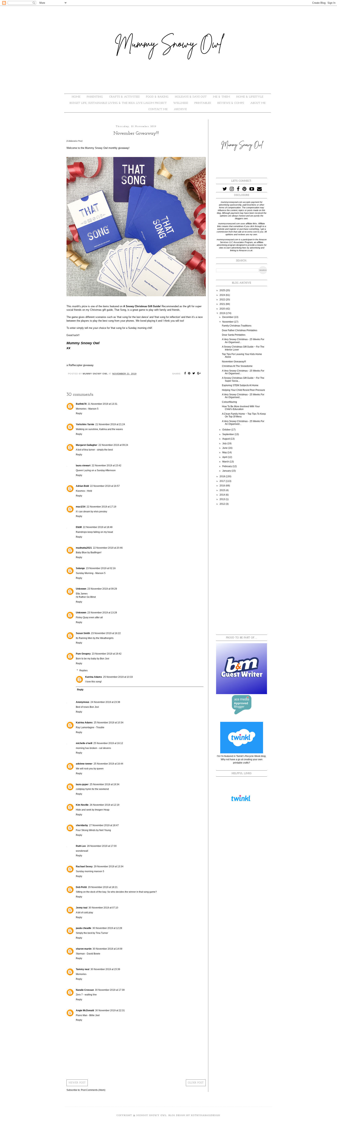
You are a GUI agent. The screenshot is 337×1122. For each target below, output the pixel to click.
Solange (80, 568)
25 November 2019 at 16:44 (108, 763)
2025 (223, 290)
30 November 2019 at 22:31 (110, 1010)
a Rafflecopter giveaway (80, 365)
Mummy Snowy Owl (152, 1115)
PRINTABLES (202, 103)
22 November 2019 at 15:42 (106, 465)
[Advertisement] (241, 570)
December (228, 317)
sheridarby (82, 825)
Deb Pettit (81, 887)
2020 (223, 308)
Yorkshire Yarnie (85, 424)
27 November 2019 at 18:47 (104, 825)
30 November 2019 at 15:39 (105, 969)
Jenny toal (81, 907)
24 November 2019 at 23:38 (105, 702)
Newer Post (77, 1083)
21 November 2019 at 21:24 (110, 424)
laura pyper (82, 784)
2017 (223, 481)
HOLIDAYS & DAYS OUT (191, 96)
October (226, 429)
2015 (223, 490)
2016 (223, 485)
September (228, 434)
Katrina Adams (93, 677)
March (226, 461)
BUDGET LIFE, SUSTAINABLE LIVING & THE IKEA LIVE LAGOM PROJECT (118, 103)
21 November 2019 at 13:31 (102, 404)
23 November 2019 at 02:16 (101, 568)
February (227, 466)
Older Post (196, 1083)
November (228, 321)
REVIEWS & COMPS (230, 103)
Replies (83, 670)
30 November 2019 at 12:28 (107, 928)
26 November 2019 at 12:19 (104, 805)
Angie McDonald (85, 1010)
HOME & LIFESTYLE (249, 96)
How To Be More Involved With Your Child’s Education (241, 408)
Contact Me (158, 109)
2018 (223, 476)
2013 (223, 499)
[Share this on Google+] (199, 374)
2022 (223, 299)
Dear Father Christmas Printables (239, 330)
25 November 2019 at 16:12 (108, 743)
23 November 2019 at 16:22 (106, 633)
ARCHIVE (180, 109)
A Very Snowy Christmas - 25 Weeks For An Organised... (243, 372)
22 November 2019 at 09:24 (113, 445)
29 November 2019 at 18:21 (103, 887)
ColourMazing (229, 402)
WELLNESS (180, 103)
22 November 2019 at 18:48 (98, 527)
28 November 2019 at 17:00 (102, 846)
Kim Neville (82, 805)
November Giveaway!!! (234, 361)
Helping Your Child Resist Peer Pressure (243, 390)
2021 (223, 304)
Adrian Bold (82, 486)
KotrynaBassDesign (205, 1115)
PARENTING (95, 96)
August (226, 438)
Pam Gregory (83, 653)
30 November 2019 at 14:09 (107, 948)
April (225, 457)
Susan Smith (83, 633)
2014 (223, 494)
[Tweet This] (194, 374)
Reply (79, 413)
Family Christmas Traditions (236, 325)
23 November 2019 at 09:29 (102, 588)
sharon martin (83, 948)
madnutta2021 (84, 547)
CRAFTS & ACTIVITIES (124, 96)
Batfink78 (81, 404)
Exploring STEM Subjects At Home (240, 385)
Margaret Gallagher (86, 445)
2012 (223, 504)
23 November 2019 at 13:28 (102, 612)
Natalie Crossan (85, 990)
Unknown (81, 588)
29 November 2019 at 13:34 (108, 866)
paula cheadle (83, 928)
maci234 (80, 506)
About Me (258, 103)
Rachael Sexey (84, 866)
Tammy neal (82, 969)
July (224, 443)
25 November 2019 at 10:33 (118, 677)
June (225, 448)
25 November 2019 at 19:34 (104, 784)
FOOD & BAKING (157, 96)
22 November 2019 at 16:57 (105, 486)
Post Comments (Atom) (93, 1090)
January (226, 470)
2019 (223, 313)
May (224, 452)
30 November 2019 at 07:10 (103, 907)
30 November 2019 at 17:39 (110, 990)
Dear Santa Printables (233, 334)
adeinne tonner (84, 763)
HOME (76, 96)
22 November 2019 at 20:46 (108, 547)
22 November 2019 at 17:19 (101, 506)
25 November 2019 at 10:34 (108, 722)
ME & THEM (221, 96)
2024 (223, 295)
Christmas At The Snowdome (237, 366)
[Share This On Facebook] (185, 374)
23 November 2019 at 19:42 (106, 653)
